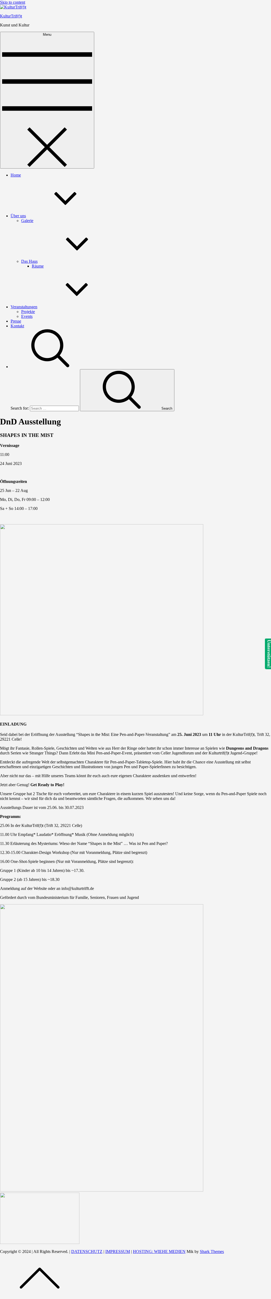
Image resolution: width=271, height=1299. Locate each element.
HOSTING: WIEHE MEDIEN (159, 1251)
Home (16, 175)
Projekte (28, 311)
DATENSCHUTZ (86, 1251)
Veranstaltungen (24, 307)
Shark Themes (212, 1251)
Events (27, 316)
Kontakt (17, 326)
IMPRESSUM (117, 1251)
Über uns (18, 216)
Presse (16, 321)
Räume (38, 266)
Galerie (27, 220)
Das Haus (29, 261)
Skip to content (12, 2)
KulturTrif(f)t (11, 16)
